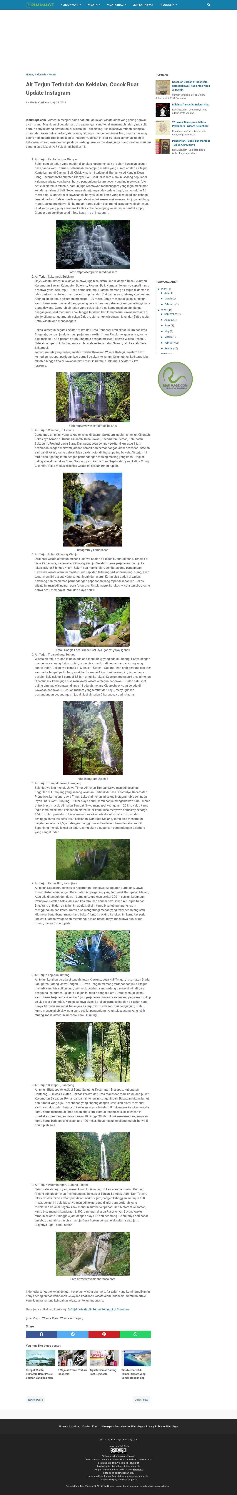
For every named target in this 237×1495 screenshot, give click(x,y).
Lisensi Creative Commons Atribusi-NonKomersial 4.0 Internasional (118, 1459)
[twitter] (73, 1334)
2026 (164, 288)
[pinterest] (104, 1334)
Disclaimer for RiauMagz (129, 1426)
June (167, 325)
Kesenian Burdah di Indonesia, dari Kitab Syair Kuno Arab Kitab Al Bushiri (191, 85)
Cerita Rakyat (143, 4)
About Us (74, 1426)
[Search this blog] (209, 5)
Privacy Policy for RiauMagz (162, 1426)
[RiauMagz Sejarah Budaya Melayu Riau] (40, 5)
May (167, 331)
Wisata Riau (115, 4)
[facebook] (41, 1334)
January (169, 348)
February (169, 304)
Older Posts (141, 1399)
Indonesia (167, 4)
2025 (164, 310)
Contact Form (90, 1426)
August (168, 319)
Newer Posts (35, 1399)
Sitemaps (106, 1426)
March (168, 298)
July (167, 292)
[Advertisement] (118, 41)
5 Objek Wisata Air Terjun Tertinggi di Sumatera (99, 1309)
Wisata (92, 4)
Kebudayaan (70, 4)
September (170, 313)
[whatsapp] (135, 1334)
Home (62, 1426)
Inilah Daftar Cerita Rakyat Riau (190, 104)
